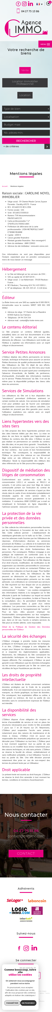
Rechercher (26, 140)
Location (25, 95)
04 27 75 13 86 (26, 831)
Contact (26, 853)
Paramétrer (12, 1003)
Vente (25, 70)
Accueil (5, 186)
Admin (42, 993)
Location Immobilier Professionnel (25, 82)
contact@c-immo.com (26, 836)
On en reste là (26, 968)
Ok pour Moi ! (28, 1003)
